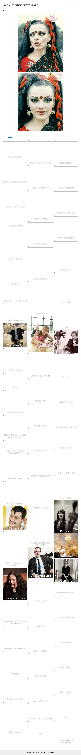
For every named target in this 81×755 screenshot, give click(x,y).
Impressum (46, 752)
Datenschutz (53, 752)
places (65, 5)
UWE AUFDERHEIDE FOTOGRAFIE (20, 5)
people (60, 5)
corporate (71, 5)
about (76, 5)
